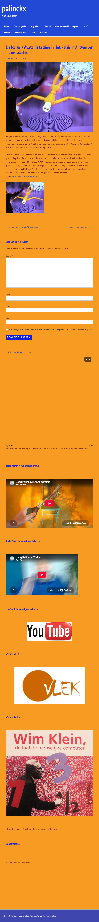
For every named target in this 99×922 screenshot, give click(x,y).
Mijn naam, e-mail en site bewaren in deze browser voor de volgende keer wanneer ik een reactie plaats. (50, 329)
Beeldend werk (21, 32)
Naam (8, 294)
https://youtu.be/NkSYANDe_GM (25, 176)
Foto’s (86, 26)
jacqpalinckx (11, 445)
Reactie (9, 256)
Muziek (7, 32)
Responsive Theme (51, 916)
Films (33, 32)
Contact (43, 32)
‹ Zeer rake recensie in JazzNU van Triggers (22, 227)
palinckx (14, 8)
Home (6, 26)
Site (7, 317)
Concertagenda (20, 26)
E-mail (8, 306)
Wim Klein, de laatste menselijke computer (62, 26)
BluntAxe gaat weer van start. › (80, 227)
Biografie (34, 26)
